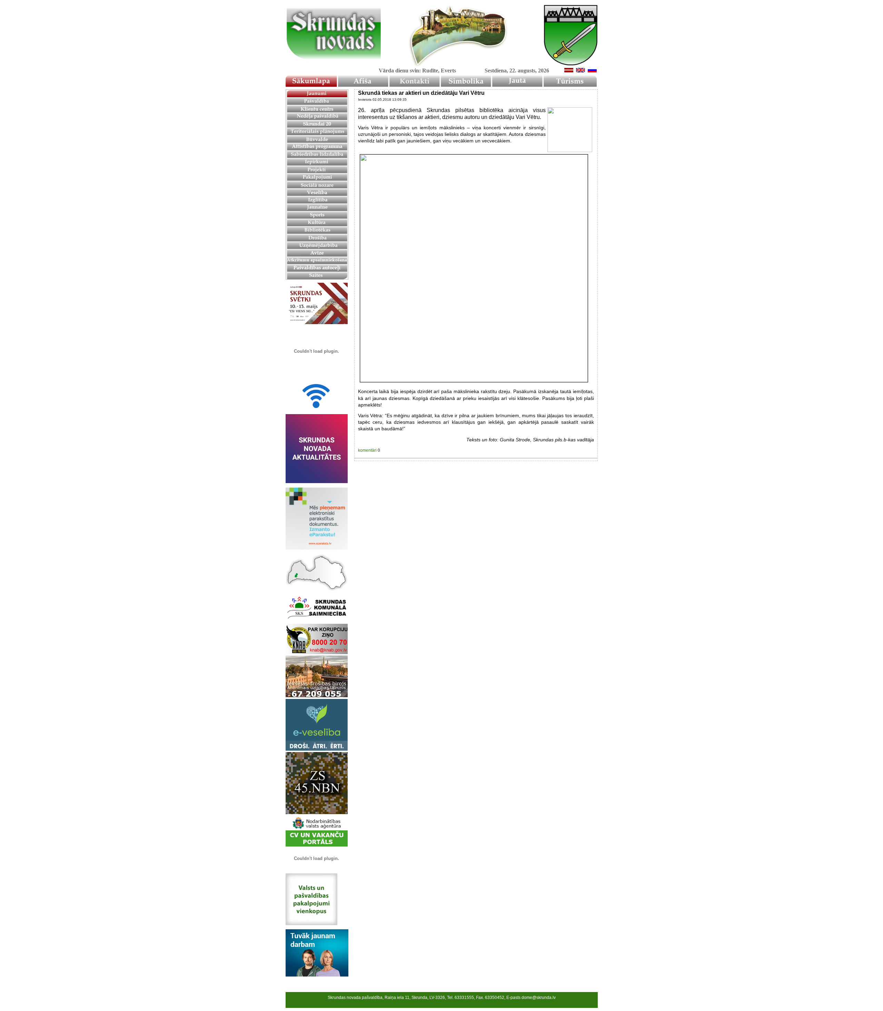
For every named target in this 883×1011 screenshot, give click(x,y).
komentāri (367, 450)
